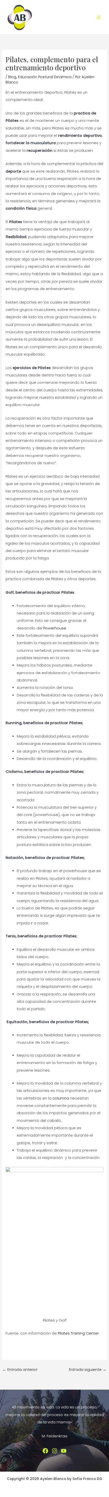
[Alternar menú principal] (98, 17)
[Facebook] (45, 1450)
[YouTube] (63, 1450)
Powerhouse (54, 628)
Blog (12, 76)
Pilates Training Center (78, 1333)
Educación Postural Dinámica (44, 76)
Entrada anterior (20, 1369)
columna (60, 1098)
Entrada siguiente (87, 1369)
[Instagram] (54, 1450)
